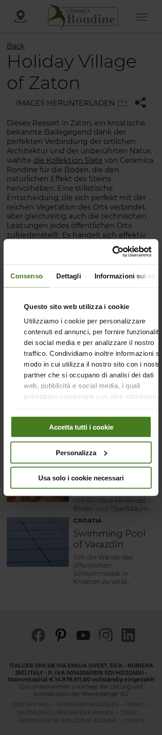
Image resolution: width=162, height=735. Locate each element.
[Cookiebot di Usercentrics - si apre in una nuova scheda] (114, 252)
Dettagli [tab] (68, 275)
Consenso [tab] (26, 275)
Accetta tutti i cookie (81, 427)
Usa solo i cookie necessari (81, 478)
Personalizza (76, 452)
